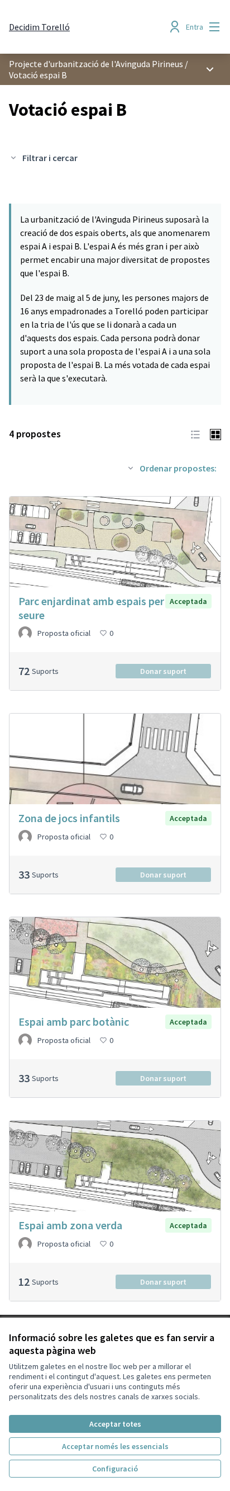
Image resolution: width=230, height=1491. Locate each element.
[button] (195, 433)
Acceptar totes (115, 1424)
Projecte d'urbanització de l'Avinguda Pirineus (96, 63)
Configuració (115, 1469)
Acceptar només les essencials (115, 1446)
